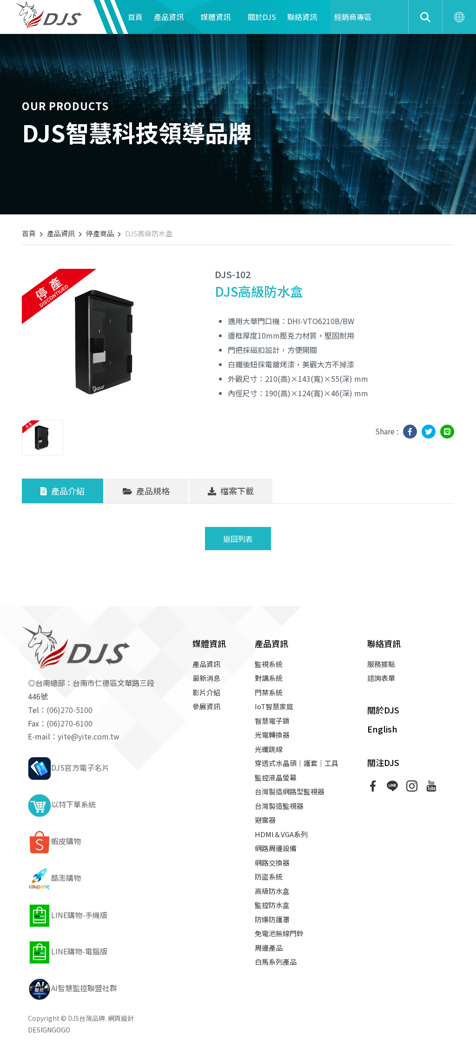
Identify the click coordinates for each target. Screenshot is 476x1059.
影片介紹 (206, 692)
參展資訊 (206, 706)
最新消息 (206, 678)
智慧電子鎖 (272, 721)
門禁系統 (269, 692)
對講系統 (269, 678)
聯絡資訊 (302, 16)
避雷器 (265, 820)
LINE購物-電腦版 (79, 951)
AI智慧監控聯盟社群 (84, 987)
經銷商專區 (352, 16)
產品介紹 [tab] (67, 491)
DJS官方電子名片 (80, 767)
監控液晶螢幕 (276, 777)
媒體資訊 (216, 16)
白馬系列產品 (276, 961)
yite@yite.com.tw (88, 736)
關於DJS (262, 16)
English (382, 729)
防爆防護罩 (272, 919)
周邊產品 (269, 947)
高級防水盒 (272, 891)
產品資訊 (169, 16)
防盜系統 (269, 876)
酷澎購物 (66, 877)
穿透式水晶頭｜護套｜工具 (296, 763)
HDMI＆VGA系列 (281, 834)
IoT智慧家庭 (274, 706)
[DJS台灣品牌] (50, 14)
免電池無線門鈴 (279, 933)
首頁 (135, 16)
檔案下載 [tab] (236, 491)
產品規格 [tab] (152, 491)
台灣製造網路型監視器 (289, 791)
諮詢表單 (381, 678)
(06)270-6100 (69, 723)
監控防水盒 (272, 905)
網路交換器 (272, 862)
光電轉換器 (272, 734)
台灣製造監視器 (279, 806)
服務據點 (381, 664)
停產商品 (100, 233)
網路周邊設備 (276, 848)
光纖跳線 (269, 749)
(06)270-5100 (69, 709)
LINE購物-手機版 (79, 914)
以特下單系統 (73, 804)
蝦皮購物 (66, 840)
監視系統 (269, 664)
